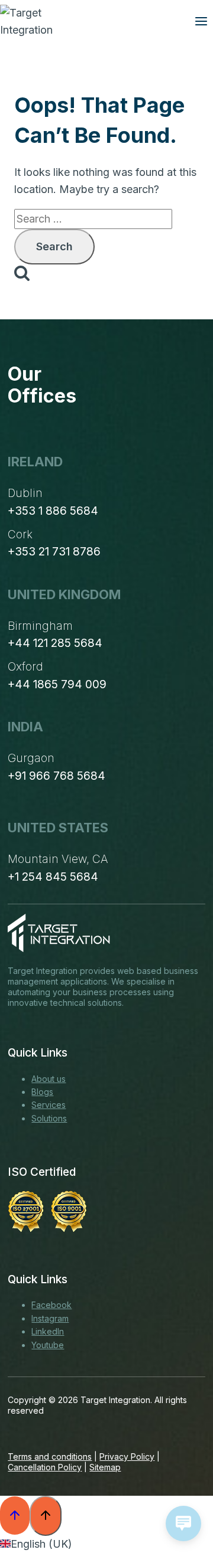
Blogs (42, 1092)
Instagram (50, 1318)
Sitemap (105, 1467)
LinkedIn (47, 1331)
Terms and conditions (50, 1456)
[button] (106, 1544)
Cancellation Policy (45, 1467)
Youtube (47, 1345)
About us (48, 1079)
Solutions (49, 1118)
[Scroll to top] (15, 1515)
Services (48, 1105)
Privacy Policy (126, 1456)
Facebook (51, 1305)
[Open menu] (201, 21)
